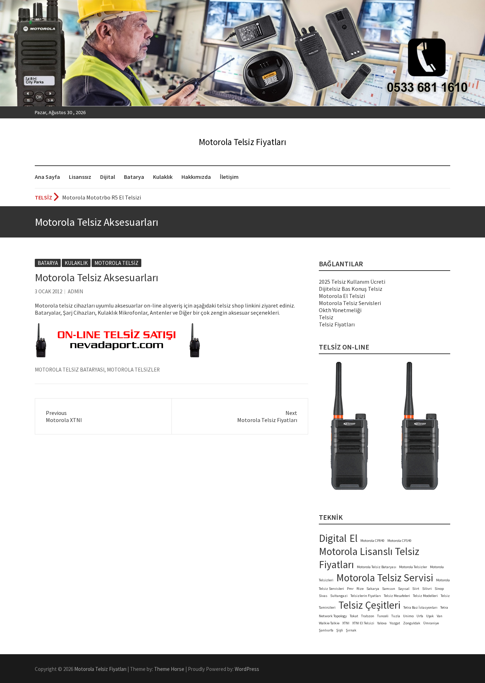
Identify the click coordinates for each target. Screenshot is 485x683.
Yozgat (394, 623)
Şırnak (351, 630)
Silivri (427, 588)
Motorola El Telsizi (342, 295)
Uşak (430, 616)
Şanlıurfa (326, 630)
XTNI (345, 623)
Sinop (439, 588)
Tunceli (382, 616)
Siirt (415, 588)
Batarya (134, 176)
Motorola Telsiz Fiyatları (242, 142)
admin (75, 291)
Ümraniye (431, 623)
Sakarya (372, 588)
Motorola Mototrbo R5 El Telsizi (101, 197)
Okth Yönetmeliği (340, 310)
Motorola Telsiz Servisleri (350, 302)
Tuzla (395, 616)
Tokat (354, 616)
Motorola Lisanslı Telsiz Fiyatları (369, 558)
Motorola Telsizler (133, 369)
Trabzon (367, 616)
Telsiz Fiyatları (337, 324)
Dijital (107, 176)
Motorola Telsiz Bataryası (69, 369)
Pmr (350, 588)
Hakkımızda (196, 176)
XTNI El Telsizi (363, 623)
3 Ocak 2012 (48, 291)
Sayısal (403, 588)
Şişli (339, 630)
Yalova (382, 623)
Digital (333, 538)
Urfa (419, 616)
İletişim (229, 176)
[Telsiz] (118, 326)
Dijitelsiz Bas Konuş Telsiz (350, 288)
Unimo (408, 616)
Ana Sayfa (47, 176)
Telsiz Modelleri (425, 595)
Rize (360, 588)
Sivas (323, 595)
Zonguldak (411, 623)
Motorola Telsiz (116, 263)
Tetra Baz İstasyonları (420, 607)
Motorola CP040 (372, 540)
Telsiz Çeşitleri (369, 605)
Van (439, 616)
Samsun (388, 588)
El (353, 538)
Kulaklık (163, 176)
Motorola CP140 (399, 540)
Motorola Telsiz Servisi (384, 577)
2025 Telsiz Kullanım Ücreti (352, 281)
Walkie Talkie (329, 623)
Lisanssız (80, 176)
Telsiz (326, 317)
